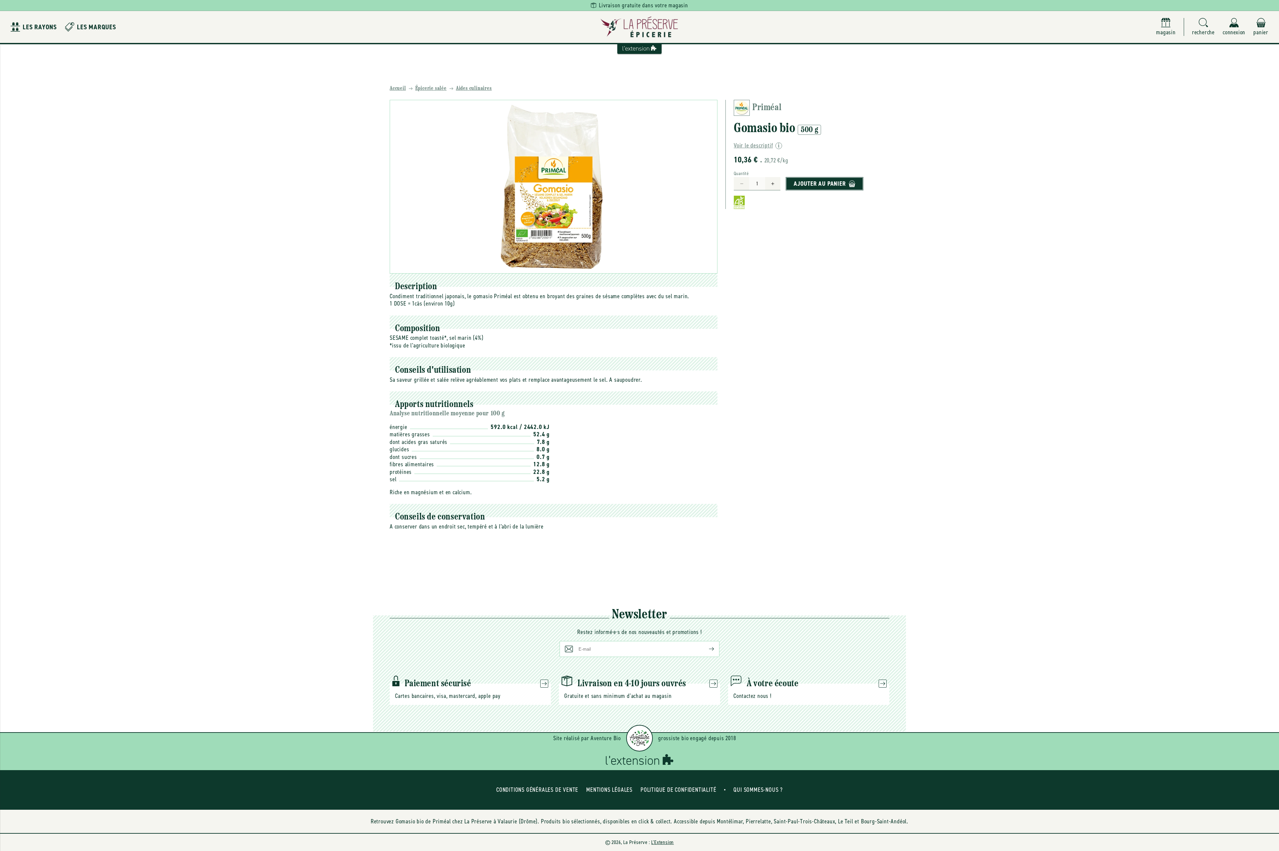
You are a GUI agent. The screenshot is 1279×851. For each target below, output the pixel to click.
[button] (1203, 27)
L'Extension (662, 842)
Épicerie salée (431, 88)
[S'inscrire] (706, 649)
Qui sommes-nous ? (758, 790)
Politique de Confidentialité (678, 790)
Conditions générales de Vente (537, 790)
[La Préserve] (639, 27)
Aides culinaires (474, 88)
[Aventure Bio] (639, 738)
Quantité (741, 173)
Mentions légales (609, 790)
